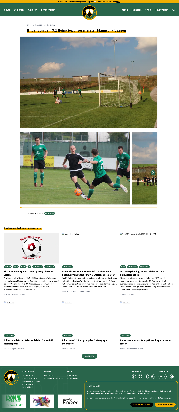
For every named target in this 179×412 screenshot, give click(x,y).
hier (118, 1)
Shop (148, 10)
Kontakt (136, 10)
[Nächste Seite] (153, 172)
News (7, 10)
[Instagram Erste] (134, 376)
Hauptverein (161, 10)
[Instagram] (161, 376)
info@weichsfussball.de (53, 378)
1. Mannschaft (49, 213)
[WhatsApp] (172, 376)
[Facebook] (146, 376)
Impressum (72, 375)
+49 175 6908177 (50, 375)
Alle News (89, 356)
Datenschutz (72, 378)
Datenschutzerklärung (160, 398)
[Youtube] (152, 376)
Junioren (32, 10)
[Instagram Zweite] (140, 376)
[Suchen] (173, 9)
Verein (125, 10)
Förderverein (48, 10)
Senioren (19, 10)
